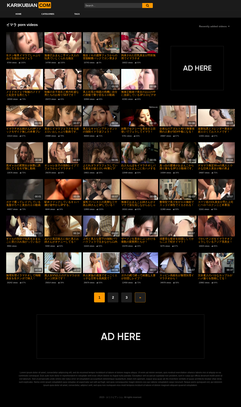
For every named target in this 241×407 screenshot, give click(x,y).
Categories (47, 14)
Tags (77, 14)
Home (18, 14)
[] (147, 5)
